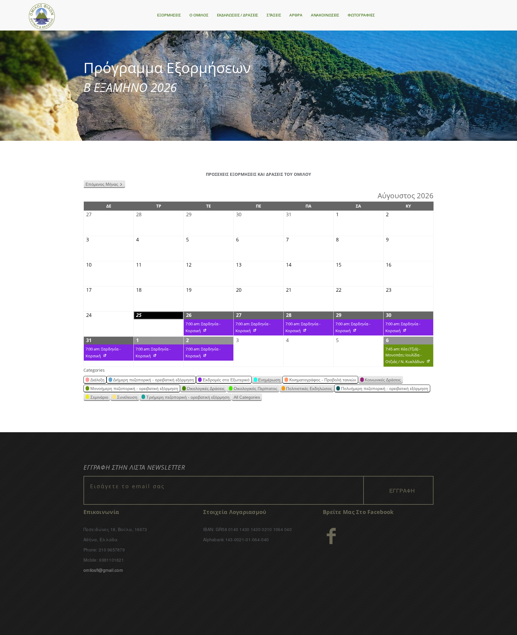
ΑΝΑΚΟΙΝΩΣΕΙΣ (325, 15)
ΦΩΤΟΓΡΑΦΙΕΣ (361, 15)
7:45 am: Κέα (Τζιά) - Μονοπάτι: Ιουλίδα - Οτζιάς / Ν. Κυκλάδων (404, 356)
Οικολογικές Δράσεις (206, 388)
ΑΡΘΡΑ (295, 15)
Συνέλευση (127, 397)
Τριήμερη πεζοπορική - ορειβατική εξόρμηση (187, 397)
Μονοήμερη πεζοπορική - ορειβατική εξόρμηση (134, 388)
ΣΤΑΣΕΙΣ (274, 15)
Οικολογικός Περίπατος (255, 388)
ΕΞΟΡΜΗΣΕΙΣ (169, 15)
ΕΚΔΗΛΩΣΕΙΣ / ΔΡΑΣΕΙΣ (237, 15)
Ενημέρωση (269, 379)
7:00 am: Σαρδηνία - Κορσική (202, 328)
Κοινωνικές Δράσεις (383, 379)
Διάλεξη (97, 379)
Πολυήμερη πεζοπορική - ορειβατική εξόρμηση (384, 388)
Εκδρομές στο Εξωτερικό (226, 379)
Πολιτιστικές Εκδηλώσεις (309, 388)
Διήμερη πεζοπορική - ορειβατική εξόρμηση (153, 379)
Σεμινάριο (99, 397)
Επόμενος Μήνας (102, 184)
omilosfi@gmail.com (103, 570)
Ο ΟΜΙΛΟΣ (199, 15)
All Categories (247, 397)
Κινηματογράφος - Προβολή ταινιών (322, 379)
